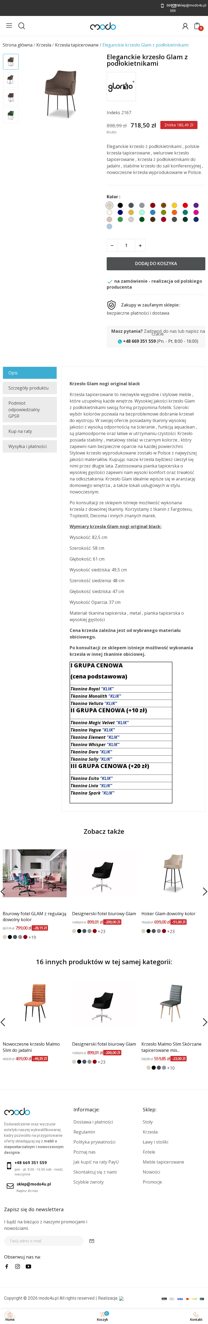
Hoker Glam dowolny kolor (168, 914)
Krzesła (150, 1132)
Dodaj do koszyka (156, 263)
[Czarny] (10, 937)
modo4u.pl (48, 1298)
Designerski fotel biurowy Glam (104, 914)
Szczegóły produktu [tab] (28, 388)
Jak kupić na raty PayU (96, 1162)
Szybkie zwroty (88, 1182)
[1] (92, 1240)
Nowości (151, 1172)
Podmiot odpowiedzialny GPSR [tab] (24, 409)
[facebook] (6, 1267)
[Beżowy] (5, 937)
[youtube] (28, 1267)
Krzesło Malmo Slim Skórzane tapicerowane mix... (171, 1047)
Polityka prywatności (94, 1142)
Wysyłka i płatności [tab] (27, 446)
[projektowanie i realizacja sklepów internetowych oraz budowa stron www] (121, 1298)
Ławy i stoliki (155, 1142)
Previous (33, 94)
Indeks (113, 113)
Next (90, 94)
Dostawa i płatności (93, 1122)
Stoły (148, 1122)
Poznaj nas (84, 1152)
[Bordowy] (25, 937)
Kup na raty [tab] (20, 431)
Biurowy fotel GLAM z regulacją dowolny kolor (34, 917)
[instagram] (17, 1267)
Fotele (149, 1152)
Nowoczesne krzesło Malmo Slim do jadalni (31, 1047)
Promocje (152, 1182)
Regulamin (84, 1132)
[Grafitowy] (15, 937)
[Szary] (20, 937)
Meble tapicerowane (163, 1162)
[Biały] (143, 1068)
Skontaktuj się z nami (95, 1172)
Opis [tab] (13, 373)
